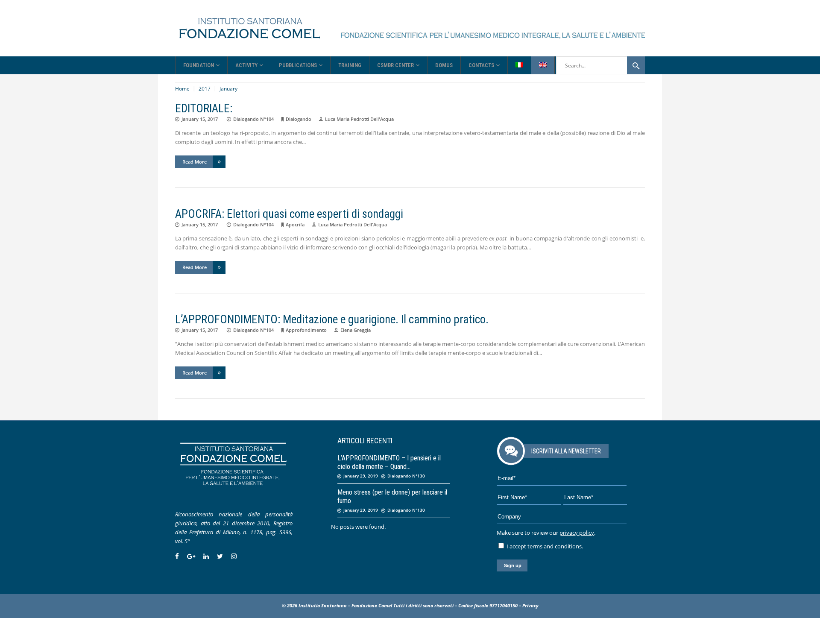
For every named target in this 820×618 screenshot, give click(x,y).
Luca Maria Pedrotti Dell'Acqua (359, 119)
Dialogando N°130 (406, 476)
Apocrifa (295, 224)
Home (182, 88)
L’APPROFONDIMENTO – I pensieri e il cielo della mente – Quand (389, 462)
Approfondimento (306, 330)
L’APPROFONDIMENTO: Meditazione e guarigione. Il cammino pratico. (332, 319)
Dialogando (298, 119)
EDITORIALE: (203, 108)
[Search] (636, 65)
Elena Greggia (355, 330)
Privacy (530, 605)
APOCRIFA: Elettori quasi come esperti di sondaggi (289, 214)
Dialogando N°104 (253, 119)
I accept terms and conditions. (544, 546)
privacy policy (576, 532)
